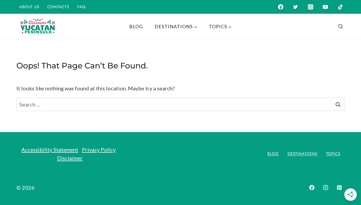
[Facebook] (280, 7)
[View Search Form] (340, 26)
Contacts (58, 7)
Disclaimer (70, 158)
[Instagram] (310, 7)
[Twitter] (295, 7)
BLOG (136, 26)
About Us (29, 7)
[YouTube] (325, 7)
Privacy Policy (99, 149)
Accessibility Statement (49, 149)
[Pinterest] (339, 187)
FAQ (81, 7)
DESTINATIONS (302, 154)
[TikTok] (340, 7)
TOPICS (333, 154)
